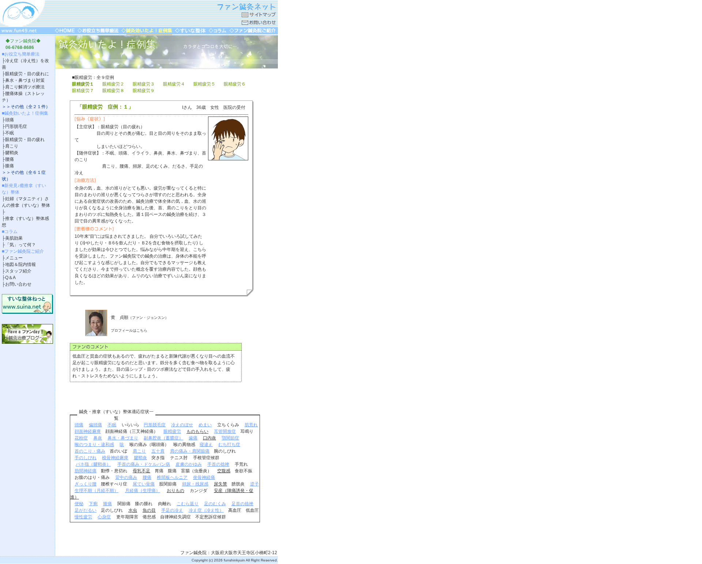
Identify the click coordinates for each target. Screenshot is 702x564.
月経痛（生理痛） (142, 490)
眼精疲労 (172, 431)
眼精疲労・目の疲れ (25, 139)
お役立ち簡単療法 (21, 54)
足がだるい (86, 510)
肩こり (11, 146)
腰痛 (9, 159)
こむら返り (188, 503)
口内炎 (209, 438)
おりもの (175, 490)
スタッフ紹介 (18, 271)
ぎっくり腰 (86, 484)
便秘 (79, 503)
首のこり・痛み (90, 451)
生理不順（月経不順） (96, 490)
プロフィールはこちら (129, 330)
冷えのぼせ (182, 424)
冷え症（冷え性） (206, 510)
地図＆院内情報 (20, 264)
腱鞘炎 (11, 152)
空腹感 (223, 470)
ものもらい (197, 431)
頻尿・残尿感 (195, 484)
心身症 (104, 516)
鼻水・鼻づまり (122, 438)
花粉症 (81, 438)
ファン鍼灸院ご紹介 (24, 251)
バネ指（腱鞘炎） (93, 464)
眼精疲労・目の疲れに (27, 73)
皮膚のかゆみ (189, 464)
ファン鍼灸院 (23, 40)
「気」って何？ (20, 244)
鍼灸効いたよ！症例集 (26, 113)
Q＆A (10, 277)
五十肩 (158, 451)
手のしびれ (86, 457)
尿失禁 (220, 484)
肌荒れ (251, 424)
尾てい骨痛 (144, 484)
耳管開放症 (225, 431)
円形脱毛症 (16, 126)
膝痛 (9, 165)
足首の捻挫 (242, 503)
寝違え (206, 444)
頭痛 (9, 119)
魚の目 (149, 510)
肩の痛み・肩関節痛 (190, 451)
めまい (205, 424)
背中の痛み (126, 477)
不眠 (9, 133)
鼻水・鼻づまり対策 (25, 80)
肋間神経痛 (86, 470)
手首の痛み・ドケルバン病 (143, 464)
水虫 (132, 510)
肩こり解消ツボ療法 (25, 86)
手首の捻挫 (218, 464)
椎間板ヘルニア (172, 477)
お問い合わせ (18, 284)
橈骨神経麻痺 (115, 457)
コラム (11, 231)
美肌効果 (14, 238)
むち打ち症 (229, 444)
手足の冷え (172, 510)
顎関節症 (230, 438)
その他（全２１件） (30, 106)
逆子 (254, 484)
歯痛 (193, 438)
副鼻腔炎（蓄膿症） (163, 438)
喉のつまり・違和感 (94, 444)
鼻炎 (97, 438)
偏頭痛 (95, 424)
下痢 (93, 503)
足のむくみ (215, 503)
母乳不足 (141, 470)
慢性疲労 (83, 516)
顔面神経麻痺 (88, 431)
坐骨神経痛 (204, 477)
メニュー (14, 257)
